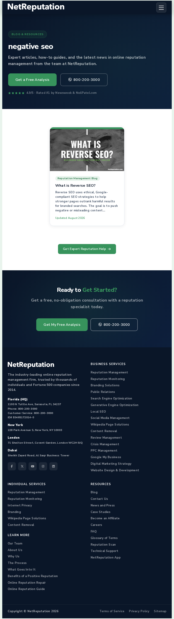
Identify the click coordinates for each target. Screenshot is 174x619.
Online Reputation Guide (26, 589)
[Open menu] (161, 7)
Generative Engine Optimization (115, 405)
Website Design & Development (115, 470)
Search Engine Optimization (111, 399)
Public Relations (103, 392)
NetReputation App (106, 558)
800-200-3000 (86, 79)
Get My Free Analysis (62, 324)
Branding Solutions (105, 385)
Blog (94, 492)
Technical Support (104, 551)
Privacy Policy (139, 611)
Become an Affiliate (105, 518)
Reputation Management (109, 372)
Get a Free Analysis (32, 79)
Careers (96, 525)
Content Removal (104, 431)
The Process (17, 563)
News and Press (103, 505)
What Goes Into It (22, 570)
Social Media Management (110, 418)
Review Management (106, 438)
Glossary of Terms (104, 538)
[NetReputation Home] (36, 7)
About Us (15, 550)
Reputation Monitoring (108, 379)
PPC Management (104, 451)
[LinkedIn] (53, 466)
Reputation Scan (103, 545)
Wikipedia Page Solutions (110, 425)
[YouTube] (33, 466)
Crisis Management (105, 444)
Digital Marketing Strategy (111, 464)
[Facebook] (12, 466)
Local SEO (98, 412)
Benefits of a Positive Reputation (33, 576)
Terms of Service (112, 611)
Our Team (15, 544)
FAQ (94, 532)
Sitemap (160, 611)
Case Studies (101, 512)
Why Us (13, 556)
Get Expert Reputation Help (84, 249)
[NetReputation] (31, 365)
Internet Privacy (20, 505)
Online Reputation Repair (27, 583)
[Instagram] (43, 466)
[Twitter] (22, 466)
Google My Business (106, 457)
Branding (14, 512)
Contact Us (99, 499)
